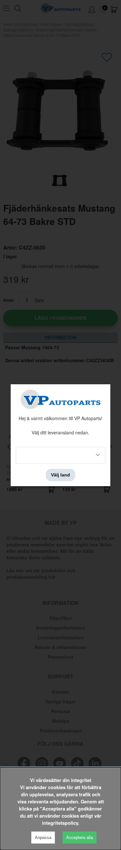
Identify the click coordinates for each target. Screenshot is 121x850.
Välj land (60, 474)
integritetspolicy (60, 823)
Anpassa (43, 837)
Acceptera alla (79, 837)
